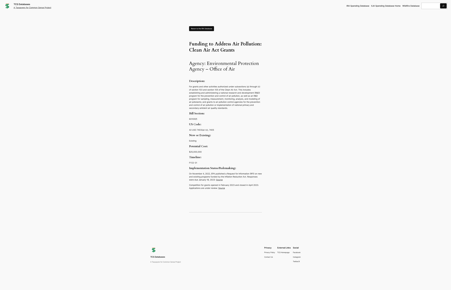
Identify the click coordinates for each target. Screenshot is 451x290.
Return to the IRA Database (201, 29)
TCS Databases (22, 4)
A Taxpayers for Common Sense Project (32, 7)
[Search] (443, 5)
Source (219, 180)
